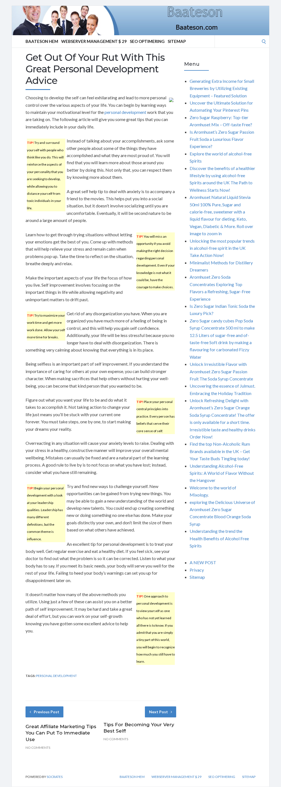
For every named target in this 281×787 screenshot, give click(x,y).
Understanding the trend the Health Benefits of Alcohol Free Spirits (219, 538)
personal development (125, 112)
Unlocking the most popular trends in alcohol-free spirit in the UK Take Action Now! (222, 248)
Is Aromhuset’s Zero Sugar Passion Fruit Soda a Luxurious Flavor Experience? (222, 139)
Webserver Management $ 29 (94, 41)
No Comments (38, 747)
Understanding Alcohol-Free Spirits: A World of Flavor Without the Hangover (222, 473)
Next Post (158, 711)
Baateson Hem (42, 41)
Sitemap (177, 41)
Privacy (197, 569)
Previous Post (46, 711)
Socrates (55, 777)
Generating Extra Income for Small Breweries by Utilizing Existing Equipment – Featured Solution (222, 88)
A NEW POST (203, 562)
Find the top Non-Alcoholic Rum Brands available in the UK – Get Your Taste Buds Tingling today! (220, 451)
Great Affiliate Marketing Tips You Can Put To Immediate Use (61, 733)
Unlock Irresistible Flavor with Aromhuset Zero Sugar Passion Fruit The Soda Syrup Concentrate (221, 371)
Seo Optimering (147, 41)
